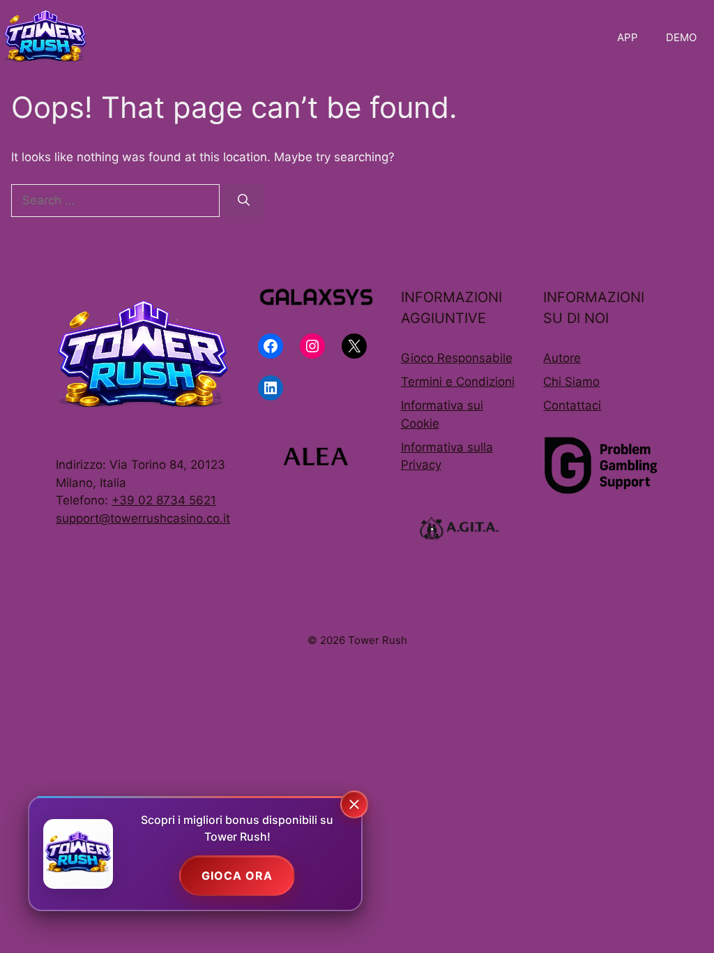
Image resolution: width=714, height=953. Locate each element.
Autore (562, 358)
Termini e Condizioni (458, 382)
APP (627, 37)
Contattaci (572, 405)
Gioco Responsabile (456, 358)
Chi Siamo (571, 382)
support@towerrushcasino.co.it (143, 518)
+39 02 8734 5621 (164, 500)
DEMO (681, 37)
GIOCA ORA (237, 876)
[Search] (243, 201)
